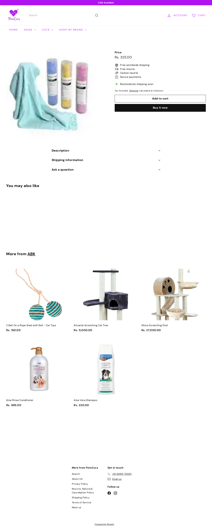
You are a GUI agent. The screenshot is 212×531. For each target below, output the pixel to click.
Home (13, 29)
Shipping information (67, 160)
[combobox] (63, 15)
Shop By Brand (71, 29)
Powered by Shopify (104, 524)
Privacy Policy (80, 483)
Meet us (76, 507)
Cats (46, 29)
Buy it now (160, 108)
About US (77, 478)
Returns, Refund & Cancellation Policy (83, 490)
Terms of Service (81, 502)
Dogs (29, 29)
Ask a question (63, 170)
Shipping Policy (80, 497)
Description (60, 150)
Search (76, 474)
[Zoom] (55, 91)
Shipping (133, 90)
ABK (31, 253)
